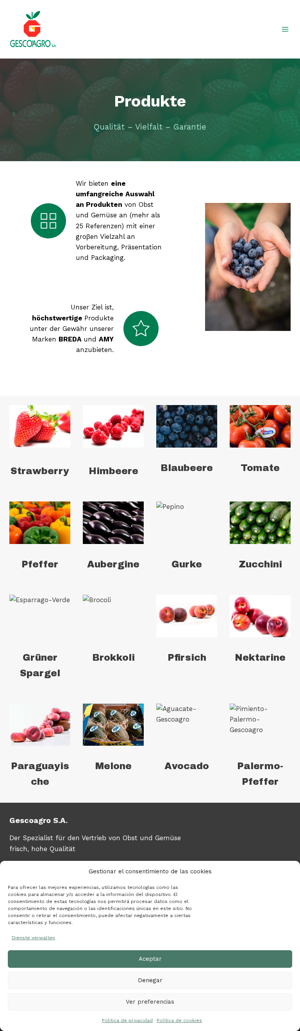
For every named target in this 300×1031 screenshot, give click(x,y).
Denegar (150, 980)
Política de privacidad (127, 1020)
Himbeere (113, 471)
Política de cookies (179, 1020)
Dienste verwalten (33, 937)
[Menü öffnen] (285, 29)
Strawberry (40, 471)
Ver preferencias (150, 1001)
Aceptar (150, 958)
